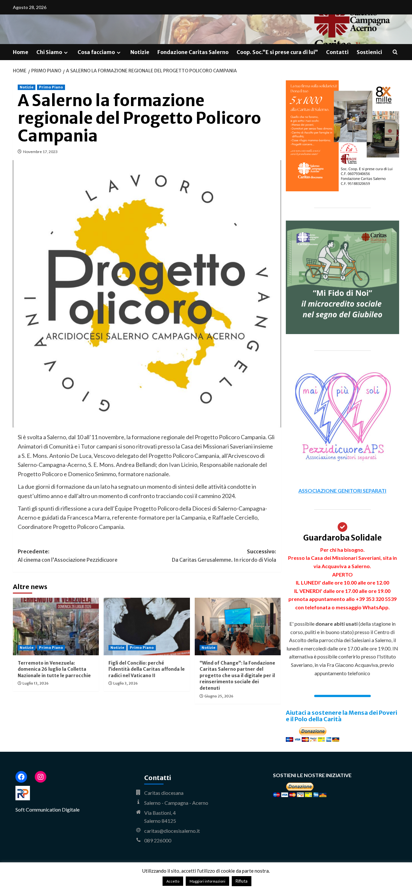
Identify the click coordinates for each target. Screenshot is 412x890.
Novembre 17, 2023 (40, 151)
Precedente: (67, 555)
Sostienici (369, 52)
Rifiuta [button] (242, 881)
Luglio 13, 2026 (36, 683)
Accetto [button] (172, 881)
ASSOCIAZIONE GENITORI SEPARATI (342, 490)
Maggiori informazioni (207, 881)
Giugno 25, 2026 (218, 696)
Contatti (337, 52)
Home (20, 52)
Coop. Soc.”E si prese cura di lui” (277, 52)
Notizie (139, 52)
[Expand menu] (66, 52)
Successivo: (224, 555)
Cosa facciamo (96, 52)
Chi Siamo (49, 52)
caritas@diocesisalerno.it (172, 831)
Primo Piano (51, 87)
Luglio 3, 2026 (125, 683)
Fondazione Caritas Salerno (193, 52)
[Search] (395, 52)
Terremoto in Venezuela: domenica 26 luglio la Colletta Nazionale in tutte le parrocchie (54, 669)
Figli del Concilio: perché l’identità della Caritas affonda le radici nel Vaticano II (146, 669)
